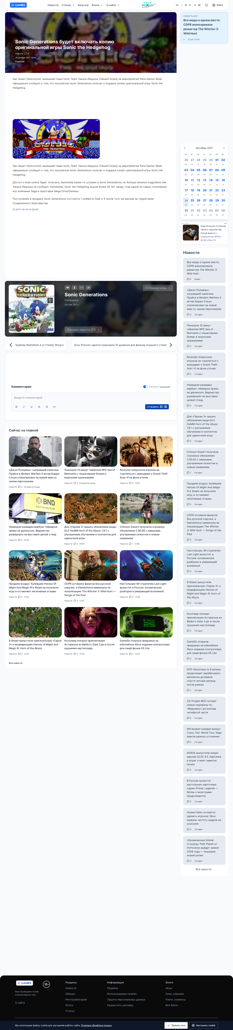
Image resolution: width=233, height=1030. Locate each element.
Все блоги (172, 1005)
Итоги (69, 1005)
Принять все (178, 1025)
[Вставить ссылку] (54, 406)
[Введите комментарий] (91, 397)
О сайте (20, 1002)
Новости (53, 5)
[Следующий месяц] (224, 148)
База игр (83, 5)
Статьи (69, 1010)
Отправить (156, 406)
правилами (165, 386)
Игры (169, 988)
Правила (112, 988)
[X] (181, 5)
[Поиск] (206, 5)
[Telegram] (194, 5)
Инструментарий (76, 999)
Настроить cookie (205, 1025)
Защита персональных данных (126, 999)
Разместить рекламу (120, 1005)
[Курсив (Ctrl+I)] (23, 406)
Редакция (20, 61)
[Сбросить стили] (46, 406)
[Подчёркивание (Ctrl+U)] (31, 406)
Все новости (15, 663)
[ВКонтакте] (177, 5)
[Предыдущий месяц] (184, 148)
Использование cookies (122, 993)
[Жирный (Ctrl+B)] (16, 406)
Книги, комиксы (176, 999)
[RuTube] (190, 5)
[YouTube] (199, 5)
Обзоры (70, 993)
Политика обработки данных (96, 1025)
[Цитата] (39, 406)
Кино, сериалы (175, 993)
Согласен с (154, 386)
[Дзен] (186, 5)
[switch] (145, 386)
